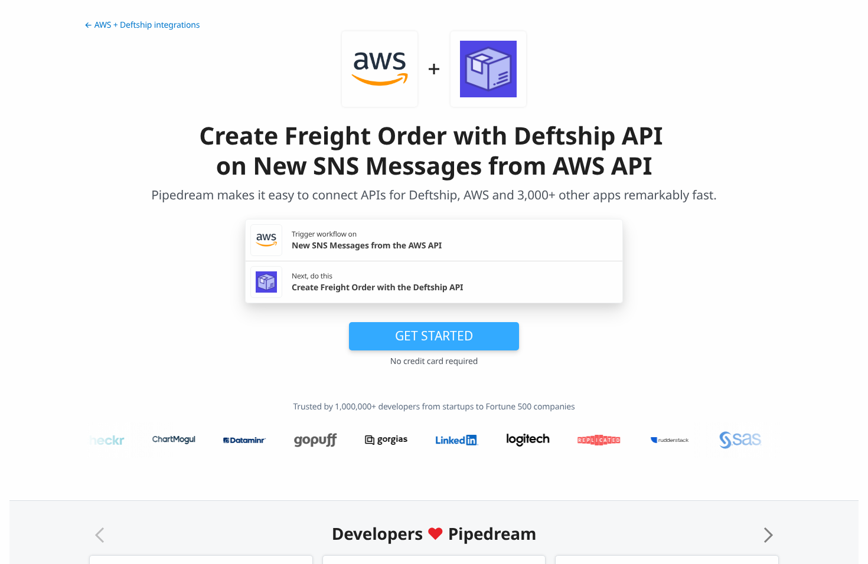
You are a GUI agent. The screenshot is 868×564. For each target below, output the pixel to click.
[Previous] (99, 535)
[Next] (768, 535)
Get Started (434, 335)
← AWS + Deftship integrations (142, 25)
